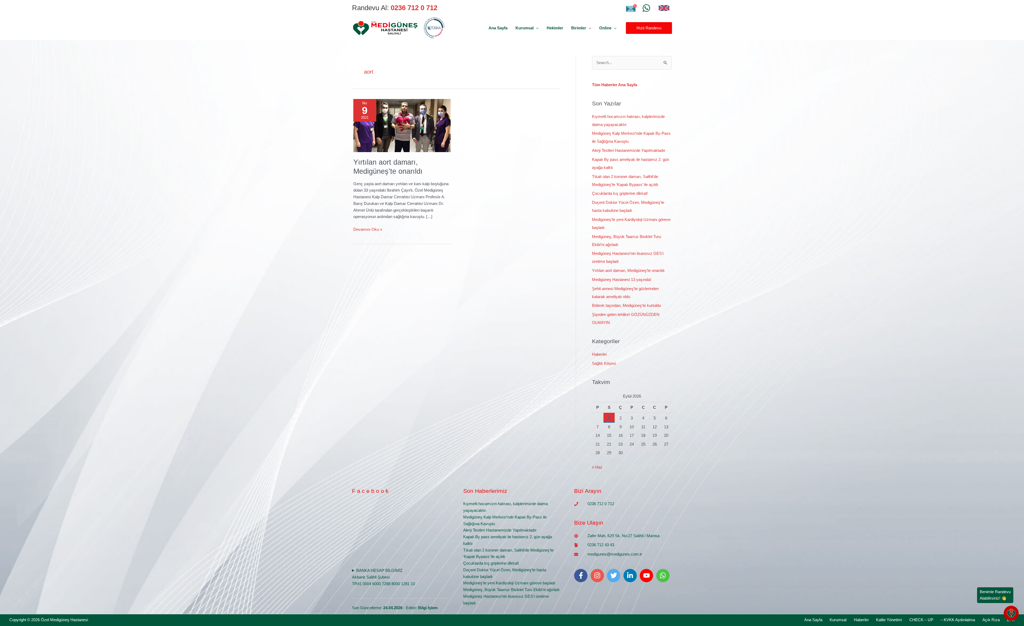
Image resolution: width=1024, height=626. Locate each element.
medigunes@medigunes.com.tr (614, 554)
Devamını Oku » (367, 229)
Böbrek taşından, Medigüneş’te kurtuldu (626, 305)
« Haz (597, 467)
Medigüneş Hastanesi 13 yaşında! (621, 279)
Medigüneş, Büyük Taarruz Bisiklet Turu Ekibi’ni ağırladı (511, 589)
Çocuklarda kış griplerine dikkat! (620, 193)
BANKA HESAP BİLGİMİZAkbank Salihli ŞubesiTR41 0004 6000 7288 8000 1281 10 (383, 577)
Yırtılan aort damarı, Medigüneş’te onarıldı (628, 270)
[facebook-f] (582, 575)
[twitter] (614, 575)
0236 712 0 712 (600, 503)
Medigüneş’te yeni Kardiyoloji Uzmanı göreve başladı (509, 583)
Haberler (599, 354)
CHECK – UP (921, 619)
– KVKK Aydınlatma (958, 619)
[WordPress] (646, 8)
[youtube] (647, 575)
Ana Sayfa (813, 619)
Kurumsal (838, 619)
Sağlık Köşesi (604, 363)
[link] (664, 8)
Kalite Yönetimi (889, 619)
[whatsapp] (664, 575)
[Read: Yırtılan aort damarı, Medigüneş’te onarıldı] (402, 125)
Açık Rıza (991, 619)
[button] (536, 28)
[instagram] (598, 575)
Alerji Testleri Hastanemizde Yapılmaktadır (628, 150)
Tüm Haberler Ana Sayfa (614, 84)
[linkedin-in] (631, 575)
